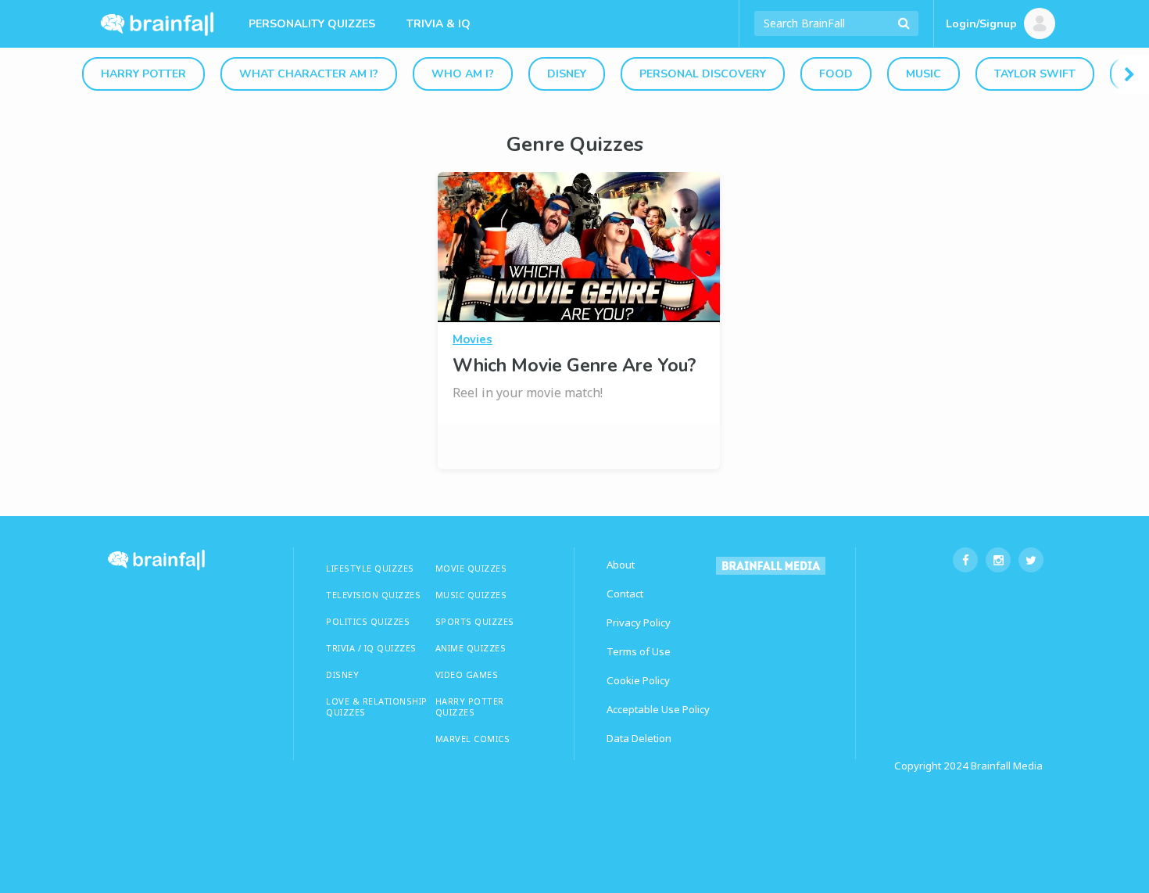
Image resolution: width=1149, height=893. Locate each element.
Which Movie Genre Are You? (574, 365)
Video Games (467, 674)
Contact (625, 593)
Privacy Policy (639, 622)
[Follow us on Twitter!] (1030, 559)
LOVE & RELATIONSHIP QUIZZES (377, 706)
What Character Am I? (308, 73)
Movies (472, 339)
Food (836, 73)
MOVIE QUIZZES (471, 568)
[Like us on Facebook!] (965, 559)
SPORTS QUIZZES (474, 621)
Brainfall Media (1007, 766)
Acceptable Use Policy (658, 709)
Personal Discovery (702, 73)
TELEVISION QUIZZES (373, 595)
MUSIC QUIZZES (471, 595)
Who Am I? (462, 73)
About (621, 565)
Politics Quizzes (368, 621)
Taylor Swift (1035, 73)
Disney (566, 73)
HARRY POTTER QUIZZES (469, 706)
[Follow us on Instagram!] (998, 559)
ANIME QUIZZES (470, 648)
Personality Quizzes (312, 23)
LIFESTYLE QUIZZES (370, 568)
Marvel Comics (472, 738)
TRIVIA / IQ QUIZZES (371, 648)
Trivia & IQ (438, 23)
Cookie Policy (638, 680)
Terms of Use (639, 651)
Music (923, 73)
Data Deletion (639, 738)
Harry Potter (143, 73)
